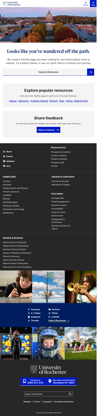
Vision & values (58, 212)
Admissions (23, 101)
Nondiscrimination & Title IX (60, 227)
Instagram (35, 317)
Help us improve (46, 129)
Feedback (27, 401)
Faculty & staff (57, 162)
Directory (53, 101)
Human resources (11, 191)
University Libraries (60, 181)
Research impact (58, 205)
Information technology (13, 209)
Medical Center (81, 101)
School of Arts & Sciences (14, 242)
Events (9, 156)
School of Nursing (11, 256)
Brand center (57, 215)
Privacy (37, 401)
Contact (6, 181)
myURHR (7, 195)
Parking (69, 101)
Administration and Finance (15, 188)
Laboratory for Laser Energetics (17, 267)
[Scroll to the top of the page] (93, 412)
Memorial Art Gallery (60, 184)
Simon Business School (13, 260)
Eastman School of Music (14, 249)
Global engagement (60, 201)
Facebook (35, 309)
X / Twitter (36, 313)
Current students (59, 155)
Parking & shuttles (11, 205)
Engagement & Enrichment (58, 221)
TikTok (55, 313)
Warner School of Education (15, 263)
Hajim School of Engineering (16, 245)
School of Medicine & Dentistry (17, 253)
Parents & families (59, 159)
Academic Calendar (39, 101)
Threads (35, 320)
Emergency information (64, 401)
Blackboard (8, 212)
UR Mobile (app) (10, 202)
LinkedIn (55, 317)
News (9, 151)
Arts (8, 166)
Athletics (10, 161)
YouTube (56, 309)
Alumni (54, 166)
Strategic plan (57, 198)
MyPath (6, 198)
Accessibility (57, 208)
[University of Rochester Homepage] (11, 3)
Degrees (13, 101)
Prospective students (61, 152)
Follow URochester (57, 320)
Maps (61, 101)
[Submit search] (90, 72)
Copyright (47, 401)
